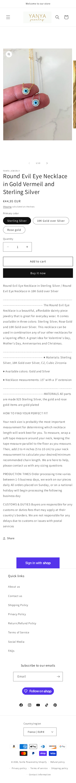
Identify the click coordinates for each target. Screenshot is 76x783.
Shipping (7, 206)
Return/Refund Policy (22, 623)
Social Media (16, 641)
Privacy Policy (17, 614)
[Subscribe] (58, 676)
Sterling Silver (17, 221)
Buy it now (38, 273)
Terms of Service (18, 632)
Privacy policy (19, 768)
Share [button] (11, 538)
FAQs (11, 651)
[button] (8, 17)
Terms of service (38, 768)
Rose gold (14, 230)
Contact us (15, 596)
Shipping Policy (18, 605)
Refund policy (57, 762)
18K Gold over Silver (51, 221)
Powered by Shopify (36, 762)
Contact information (40, 774)
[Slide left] (29, 163)
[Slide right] (47, 163)
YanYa (22, 762)
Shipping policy (59, 768)
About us (14, 586)
